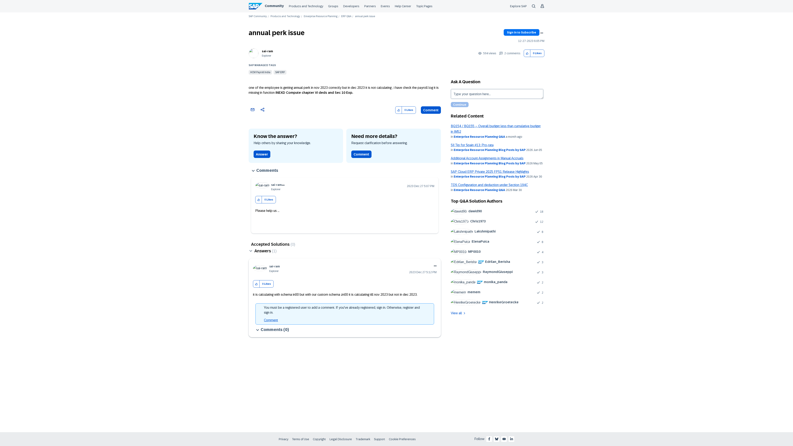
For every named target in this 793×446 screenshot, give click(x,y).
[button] (527, 53)
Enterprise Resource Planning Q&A (479, 136)
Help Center (403, 6)
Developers (351, 6)
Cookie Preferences (402, 439)
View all (456, 313)
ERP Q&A (346, 16)
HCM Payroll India (260, 72)
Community (274, 6)
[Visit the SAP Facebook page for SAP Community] (489, 439)
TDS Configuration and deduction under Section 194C (489, 185)
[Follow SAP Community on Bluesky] (496, 439)
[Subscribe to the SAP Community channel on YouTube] (504, 439)
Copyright (319, 439)
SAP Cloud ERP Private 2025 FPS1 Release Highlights (490, 171)
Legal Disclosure (341, 439)
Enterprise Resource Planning (320, 16)
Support (379, 439)
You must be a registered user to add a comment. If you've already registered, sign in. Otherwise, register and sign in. (342, 310)
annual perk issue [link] (365, 16)
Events (385, 6)
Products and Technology (306, 6)
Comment (431, 110)
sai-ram (267, 51)
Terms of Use (300, 439)
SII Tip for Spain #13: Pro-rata (472, 145)
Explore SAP (518, 6)
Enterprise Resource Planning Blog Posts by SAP (490, 150)
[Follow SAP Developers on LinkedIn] (511, 439)
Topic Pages (424, 6)
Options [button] (541, 33)
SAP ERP (280, 72)
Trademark (363, 439)
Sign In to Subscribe (521, 32)
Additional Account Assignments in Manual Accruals (487, 158)
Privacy (283, 439)
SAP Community (258, 16)
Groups (333, 6)
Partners (370, 6)
